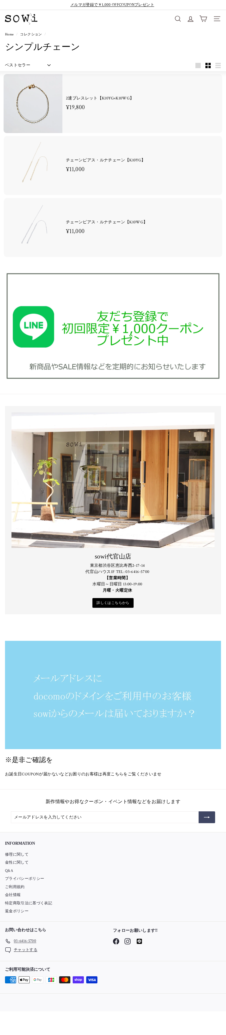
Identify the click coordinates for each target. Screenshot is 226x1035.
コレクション (31, 34)
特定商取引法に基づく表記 (28, 903)
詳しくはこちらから (113, 603)
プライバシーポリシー (24, 878)
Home (10, 34)
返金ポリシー (17, 911)
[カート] (203, 18)
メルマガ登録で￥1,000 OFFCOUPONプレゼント (112, 4)
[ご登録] (207, 817)
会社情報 (13, 895)
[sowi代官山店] (113, 480)
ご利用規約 (15, 887)
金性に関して (17, 862)
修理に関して (17, 854)
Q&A (9, 870)
